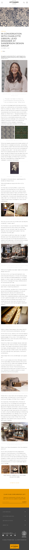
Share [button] (4, 51)
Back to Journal (15, 482)
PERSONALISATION (7, 514)
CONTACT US (6, 523)
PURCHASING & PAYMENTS (9, 519)
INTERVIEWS (3, 31)
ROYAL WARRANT (7, 529)
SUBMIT (24, 501)
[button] (2, 2)
